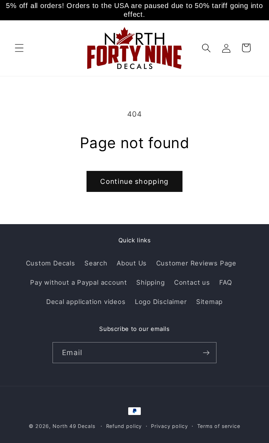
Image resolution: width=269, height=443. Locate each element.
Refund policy (124, 426)
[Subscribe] (206, 353)
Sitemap (209, 301)
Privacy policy (169, 426)
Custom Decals (50, 263)
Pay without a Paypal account (78, 282)
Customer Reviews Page (196, 263)
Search (96, 263)
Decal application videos (86, 301)
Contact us (192, 282)
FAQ (225, 282)
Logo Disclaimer (161, 301)
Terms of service (219, 426)
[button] (19, 48)
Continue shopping (134, 181)
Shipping (150, 282)
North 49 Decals (74, 426)
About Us (132, 263)
